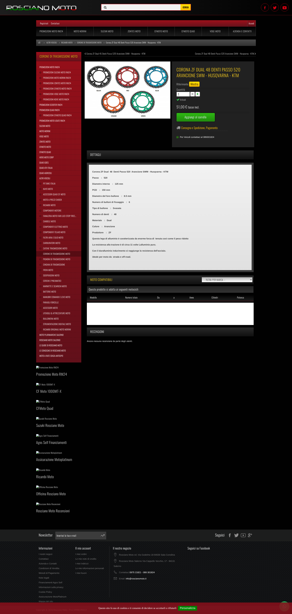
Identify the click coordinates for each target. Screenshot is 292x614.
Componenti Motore (52, 210)
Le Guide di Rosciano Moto (50, 345)
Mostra (194, 84)
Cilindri (215, 297)
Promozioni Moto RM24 (51, 31)
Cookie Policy (45, 592)
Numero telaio (131, 297)
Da (158, 297)
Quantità (181, 89)
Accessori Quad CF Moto (54, 194)
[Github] (285, 7)
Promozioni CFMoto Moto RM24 (57, 88)
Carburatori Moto (51, 243)
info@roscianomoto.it (136, 578)
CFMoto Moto (161, 31)
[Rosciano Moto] (49, 5)
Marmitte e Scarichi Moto (55, 286)
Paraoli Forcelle (50, 302)
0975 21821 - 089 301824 (142, 572)
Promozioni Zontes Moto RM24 (57, 83)
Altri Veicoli (44, 178)
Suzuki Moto (107, 31)
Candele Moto (49, 221)
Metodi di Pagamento (49, 573)
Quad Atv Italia (46, 167)
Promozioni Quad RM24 (49, 110)
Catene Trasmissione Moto (55, 248)
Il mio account (83, 548)
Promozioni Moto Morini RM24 (57, 77)
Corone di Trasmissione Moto (56, 253)
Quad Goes (43, 162)
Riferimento (182, 84)
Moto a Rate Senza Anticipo (51, 355)
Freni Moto (48, 270)
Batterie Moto (49, 291)
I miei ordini (81, 554)
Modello (93, 297)
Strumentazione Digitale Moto (57, 324)
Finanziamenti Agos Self (50, 582)
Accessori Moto (50, 307)
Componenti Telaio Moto (54, 232)
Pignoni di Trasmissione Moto (56, 259)
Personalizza (187, 608)
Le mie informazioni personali (89, 568)
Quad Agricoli (45, 173)
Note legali (44, 578)
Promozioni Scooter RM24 (50, 104)
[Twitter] (275, 7)
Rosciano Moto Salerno (49, 340)
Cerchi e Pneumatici (52, 280)
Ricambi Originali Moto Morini (57, 329)
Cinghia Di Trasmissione (54, 264)
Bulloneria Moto (51, 318)
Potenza (240, 297)
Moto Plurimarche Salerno (51, 334)
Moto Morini (80, 31)
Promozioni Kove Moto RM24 (56, 99)
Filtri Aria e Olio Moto (53, 237)
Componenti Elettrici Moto (55, 226)
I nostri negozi (45, 554)
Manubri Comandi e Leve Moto (56, 297)
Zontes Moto (134, 31)
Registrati (44, 23)
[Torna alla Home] (39, 42)
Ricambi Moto (49, 205)
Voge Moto (215, 31)
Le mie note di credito (85, 559)
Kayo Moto (48, 189)
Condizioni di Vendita (49, 568)
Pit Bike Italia (49, 183)
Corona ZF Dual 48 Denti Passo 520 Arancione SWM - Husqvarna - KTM (224, 53)
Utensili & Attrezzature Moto (56, 313)
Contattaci (55, 23)
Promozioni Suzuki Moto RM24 (57, 72)
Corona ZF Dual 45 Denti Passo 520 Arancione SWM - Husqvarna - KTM (115, 53)
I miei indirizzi (82, 563)
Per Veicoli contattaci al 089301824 (197, 137)
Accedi (251, 23)
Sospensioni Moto (51, 275)
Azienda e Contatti (242, 31)
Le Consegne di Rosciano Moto (52, 350)
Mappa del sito (46, 601)
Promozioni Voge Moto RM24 (56, 94)
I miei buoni (81, 573)
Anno (191, 297)
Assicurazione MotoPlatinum (52, 596)
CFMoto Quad (188, 31)
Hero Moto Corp (46, 157)
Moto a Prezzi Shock (52, 199)
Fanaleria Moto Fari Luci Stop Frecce (60, 216)
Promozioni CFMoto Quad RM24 (57, 115)
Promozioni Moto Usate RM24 (52, 120)
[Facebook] (265, 7)
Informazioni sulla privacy (51, 587)
